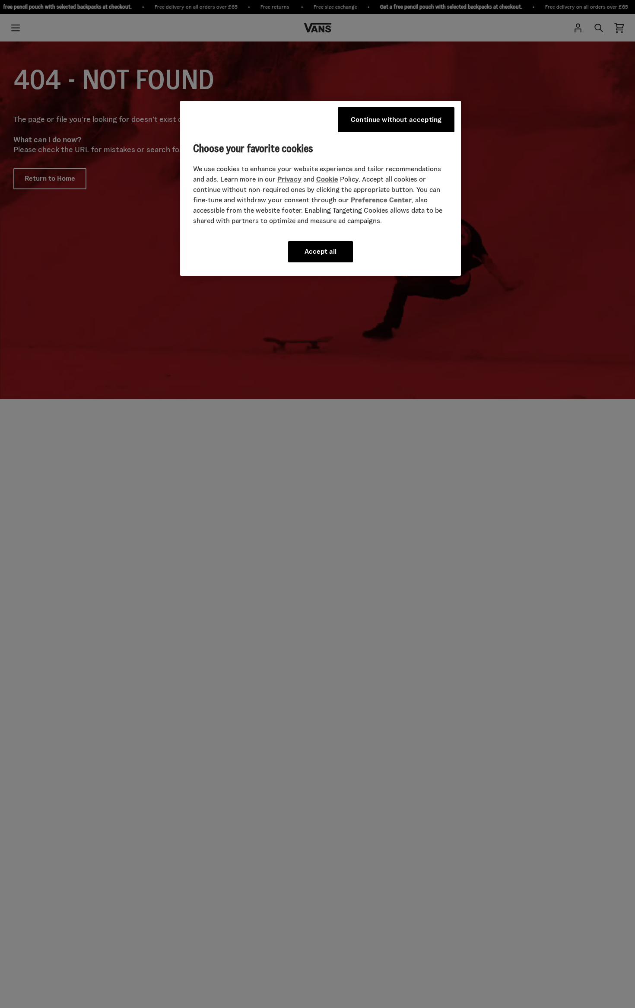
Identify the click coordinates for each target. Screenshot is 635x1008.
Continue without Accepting (396, 119)
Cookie (327, 179)
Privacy (289, 179)
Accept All (321, 251)
